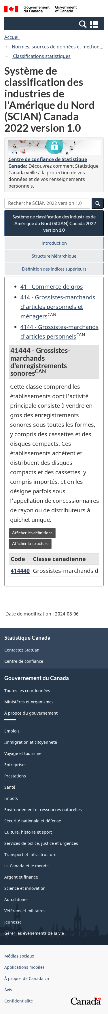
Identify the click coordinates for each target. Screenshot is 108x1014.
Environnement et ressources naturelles (43, 809)
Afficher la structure (30, 543)
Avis (8, 989)
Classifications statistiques (41, 56)
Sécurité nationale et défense (32, 821)
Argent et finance (21, 877)
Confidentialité (18, 1001)
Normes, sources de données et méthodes (58, 47)
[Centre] (54, 147)
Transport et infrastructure (30, 854)
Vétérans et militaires (25, 910)
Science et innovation (25, 888)
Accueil (12, 37)
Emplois (12, 731)
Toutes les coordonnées (27, 690)
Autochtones (16, 899)
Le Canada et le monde (26, 865)
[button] (55, 24)
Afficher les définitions (32, 532)
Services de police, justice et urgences (41, 843)
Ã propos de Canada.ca (26, 978)
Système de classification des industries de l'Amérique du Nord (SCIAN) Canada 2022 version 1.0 (54, 223)
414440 (20, 571)
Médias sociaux (19, 956)
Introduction (54, 243)
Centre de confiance (23, 661)
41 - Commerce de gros (51, 286)
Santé (9, 787)
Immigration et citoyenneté (30, 742)
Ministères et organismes (29, 702)
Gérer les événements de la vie (34, 933)
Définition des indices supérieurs (54, 268)
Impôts (11, 798)
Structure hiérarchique (54, 255)
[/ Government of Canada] (40, 10)
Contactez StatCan (21, 650)
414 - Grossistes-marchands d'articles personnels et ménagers (57, 306)
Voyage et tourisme (22, 753)
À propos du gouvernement (31, 713)
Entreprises (15, 764)
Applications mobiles (24, 967)
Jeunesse (13, 922)
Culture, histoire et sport (28, 832)
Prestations (15, 776)
